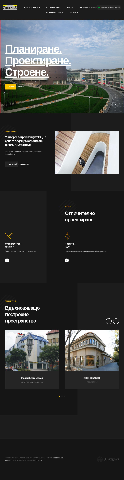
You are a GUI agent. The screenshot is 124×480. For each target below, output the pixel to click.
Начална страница (32, 7)
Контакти (74, 12)
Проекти (70, 7)
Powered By (108, 459)
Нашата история (53, 7)
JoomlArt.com (58, 457)
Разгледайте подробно (18, 164)
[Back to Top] (115, 471)
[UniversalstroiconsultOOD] (10, 7)
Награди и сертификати (90, 7)
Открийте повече (15, 87)
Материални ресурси (55, 12)
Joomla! (7, 460)
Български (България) (110, 7)
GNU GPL (39, 460)
